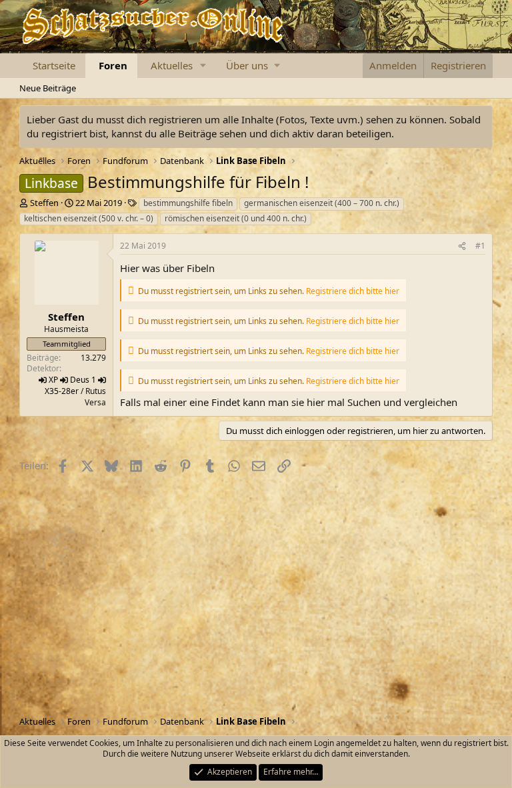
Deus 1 (83, 379)
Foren (113, 65)
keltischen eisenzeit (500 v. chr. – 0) (88, 218)
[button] (203, 65)
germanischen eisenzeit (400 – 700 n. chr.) (321, 203)
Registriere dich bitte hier (352, 291)
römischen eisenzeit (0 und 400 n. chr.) (236, 218)
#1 (480, 245)
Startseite (54, 65)
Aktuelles (172, 65)
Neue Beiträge (47, 88)
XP (53, 379)
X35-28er (62, 391)
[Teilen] (462, 246)
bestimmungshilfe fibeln (188, 203)
